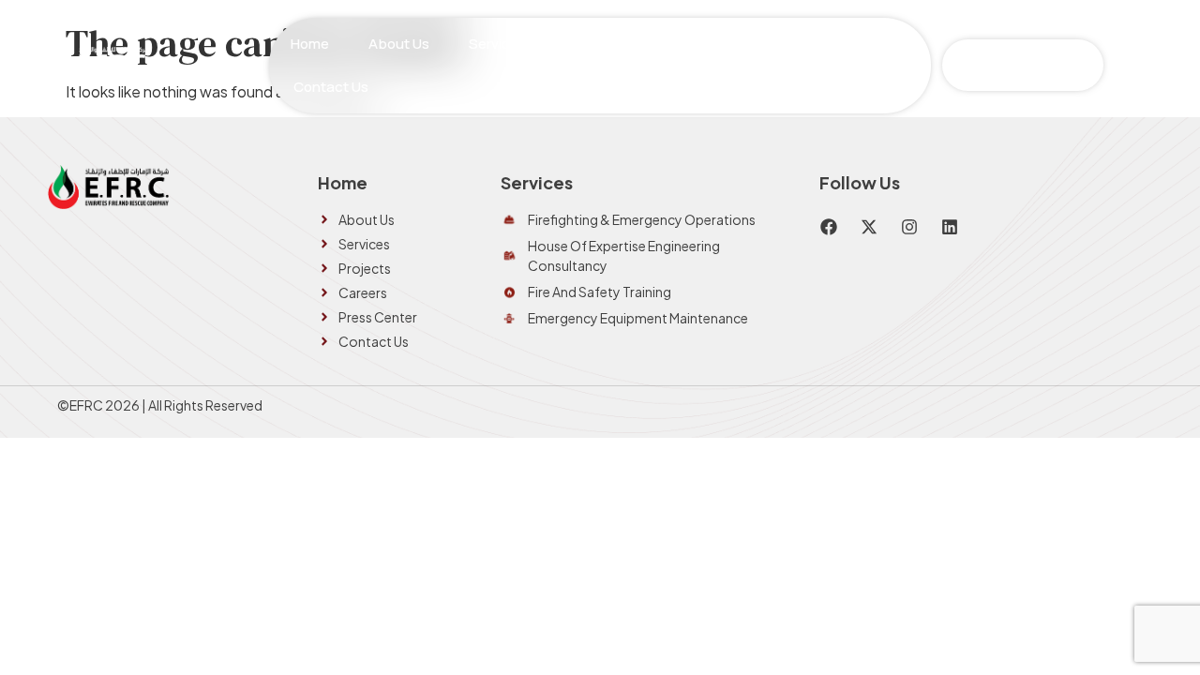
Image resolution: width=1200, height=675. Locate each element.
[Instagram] (909, 227)
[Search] (1086, 65)
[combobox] (1001, 65)
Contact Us (330, 87)
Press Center (818, 43)
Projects (616, 43)
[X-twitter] (869, 227)
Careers (709, 43)
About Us (398, 43)
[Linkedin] (950, 227)
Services (497, 43)
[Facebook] (829, 227)
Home (310, 43)
